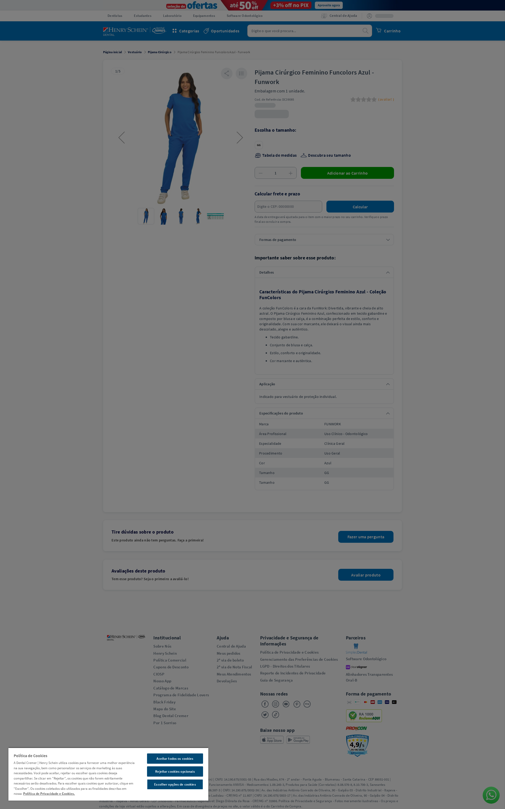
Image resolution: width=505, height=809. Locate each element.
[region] (108, 774)
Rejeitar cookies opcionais (175, 771)
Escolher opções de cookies (175, 784)
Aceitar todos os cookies (174, 758)
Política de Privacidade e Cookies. (49, 793)
